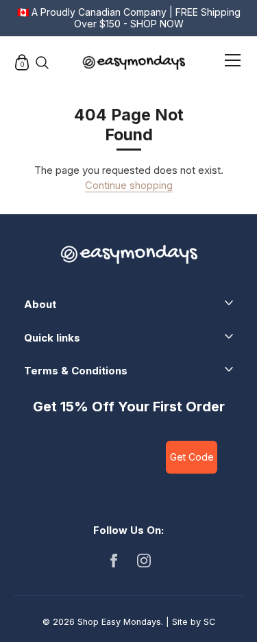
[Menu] (233, 62)
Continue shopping (129, 185)
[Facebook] (114, 559)
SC (209, 622)
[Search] (42, 62)
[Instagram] (144, 559)
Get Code (192, 457)
